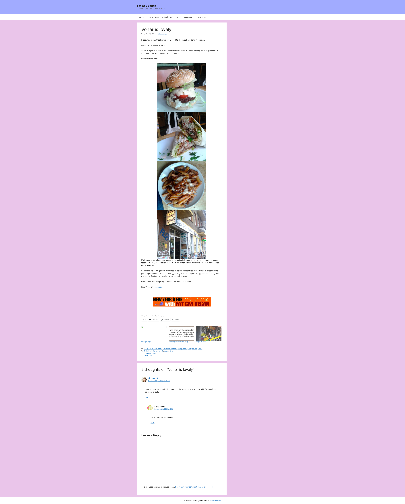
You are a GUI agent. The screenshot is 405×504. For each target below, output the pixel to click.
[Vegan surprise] (208, 333)
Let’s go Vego (146, 342)
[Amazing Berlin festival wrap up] (181, 333)
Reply (146, 397)
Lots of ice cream (150, 353)
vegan (166, 351)
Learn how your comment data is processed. (194, 487)
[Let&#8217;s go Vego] (154, 333)
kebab (161, 351)
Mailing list (202, 17)
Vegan (200, 349)
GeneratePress (215, 501)
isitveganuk (153, 378)
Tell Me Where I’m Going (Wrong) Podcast (164, 17)
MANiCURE (148, 355)
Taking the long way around (187, 349)
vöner (171, 351)
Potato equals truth (170, 349)
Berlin (146, 351)
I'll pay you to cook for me (153, 349)
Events (141, 17)
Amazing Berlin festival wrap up (179, 342)
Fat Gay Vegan (146, 5)
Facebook (157, 287)
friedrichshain (153, 351)
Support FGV (188, 17)
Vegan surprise (201, 342)
